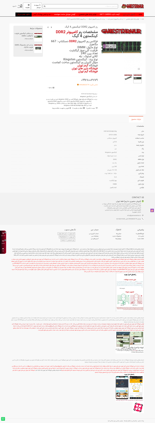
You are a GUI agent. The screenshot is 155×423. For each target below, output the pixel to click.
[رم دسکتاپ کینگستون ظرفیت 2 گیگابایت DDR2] (48, 27)
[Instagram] (152, 210)
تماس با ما (141, 236)
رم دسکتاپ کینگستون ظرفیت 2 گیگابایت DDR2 (24, 34)
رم (69, 99)
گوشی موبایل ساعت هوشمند (64, 14)
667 (85, 105)
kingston (61, 99)
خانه (140, 14)
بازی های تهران (62, 234)
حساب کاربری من (93, 234)
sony (63, 240)
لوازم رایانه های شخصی (87, 14)
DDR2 (67, 99)
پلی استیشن (70, 240)
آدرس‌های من (94, 239)
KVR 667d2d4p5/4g (76, 105)
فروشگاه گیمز (74, 99)
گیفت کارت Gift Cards (109, 14)
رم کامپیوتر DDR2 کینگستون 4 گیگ (75, 101)
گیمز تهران (71, 234)
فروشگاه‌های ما (140, 234)
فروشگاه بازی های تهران (85, 99)
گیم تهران (71, 237)
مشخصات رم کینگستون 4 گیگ (77, 34)
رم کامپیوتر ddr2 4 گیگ (83, 103)
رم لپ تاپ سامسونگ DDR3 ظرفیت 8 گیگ (24, 46)
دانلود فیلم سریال (23, 14)
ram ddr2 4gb (72, 103)
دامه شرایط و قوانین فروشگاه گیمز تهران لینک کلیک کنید (48, 370)
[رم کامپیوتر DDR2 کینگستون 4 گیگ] (138, 69)
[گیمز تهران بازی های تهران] (131, 6)
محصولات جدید (116, 236)
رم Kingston (52, 103)
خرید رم (56, 99)
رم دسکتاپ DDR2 (62, 103)
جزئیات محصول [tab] (136, 119)
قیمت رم (50, 99)
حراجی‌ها (118, 234)
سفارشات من (94, 236)
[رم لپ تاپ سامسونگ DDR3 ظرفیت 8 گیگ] (51, 27)
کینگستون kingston (86, 97)
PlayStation (63, 237)
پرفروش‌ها (118, 239)
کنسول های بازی (129, 14)
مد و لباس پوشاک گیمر (41, 14)
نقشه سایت (140, 239)
